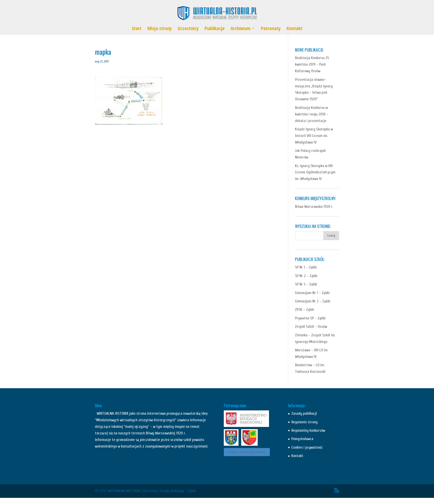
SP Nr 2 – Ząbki (306, 276)
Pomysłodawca (302, 439)
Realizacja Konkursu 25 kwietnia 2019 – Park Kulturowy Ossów (312, 64)
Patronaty (271, 28)
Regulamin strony (304, 422)
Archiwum (240, 28)
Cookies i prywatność (307, 447)
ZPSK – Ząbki (304, 309)
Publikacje (215, 28)
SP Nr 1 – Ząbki (306, 267)
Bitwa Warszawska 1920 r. (314, 206)
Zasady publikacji (304, 413)
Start (137, 28)
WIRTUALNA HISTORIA (123, 491)
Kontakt (294, 28)
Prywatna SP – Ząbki (310, 318)
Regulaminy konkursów (308, 430)
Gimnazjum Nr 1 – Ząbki (312, 293)
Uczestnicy (188, 28)
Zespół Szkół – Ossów (311, 326)
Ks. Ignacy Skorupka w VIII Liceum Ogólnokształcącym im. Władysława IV (315, 172)
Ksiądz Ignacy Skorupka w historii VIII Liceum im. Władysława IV (314, 135)
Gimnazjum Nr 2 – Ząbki (312, 301)
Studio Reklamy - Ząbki (178, 491)
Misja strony (159, 28)
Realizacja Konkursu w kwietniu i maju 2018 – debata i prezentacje (311, 114)
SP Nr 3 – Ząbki (306, 284)
